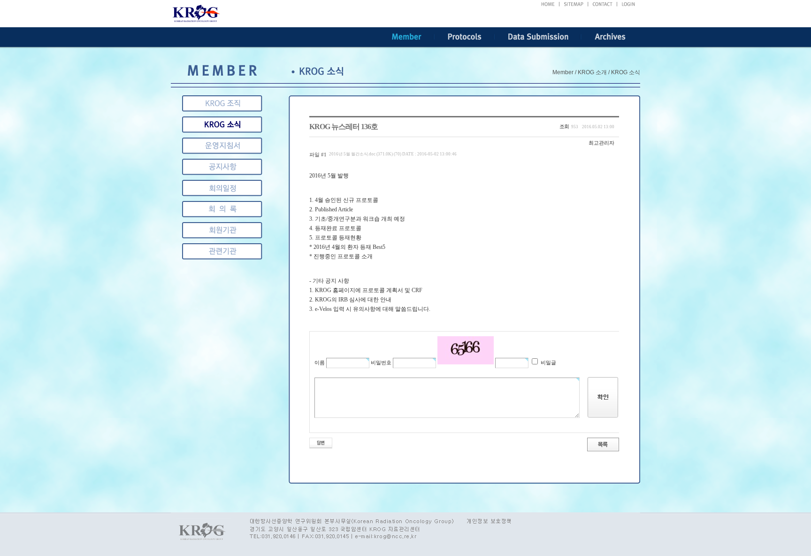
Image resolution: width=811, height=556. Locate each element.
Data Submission (537, 37)
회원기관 (222, 209)
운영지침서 (222, 146)
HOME (547, 4)
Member (407, 37)
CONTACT (603, 4)
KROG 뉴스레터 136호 (343, 127)
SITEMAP (574, 4)
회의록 (222, 188)
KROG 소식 (222, 124)
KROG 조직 (222, 103)
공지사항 (222, 167)
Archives (610, 37)
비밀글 (547, 362)
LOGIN (628, 4)
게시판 (222, 251)
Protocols (464, 37)
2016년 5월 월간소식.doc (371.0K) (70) (393, 154)
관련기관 (222, 230)
